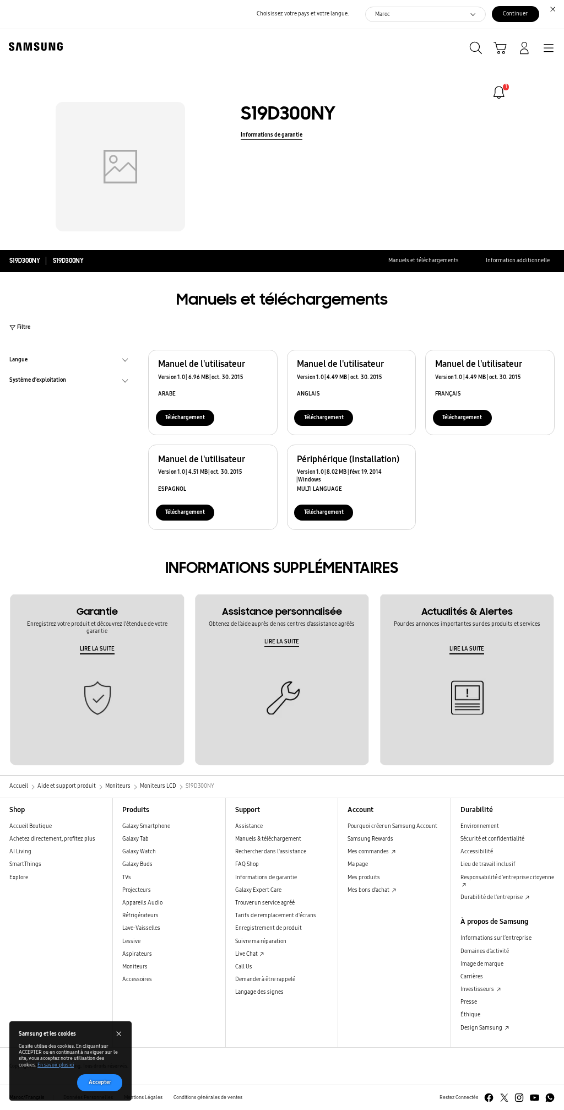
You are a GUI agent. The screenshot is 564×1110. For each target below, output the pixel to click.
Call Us (243, 966)
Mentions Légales (143, 1097)
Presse (468, 1002)
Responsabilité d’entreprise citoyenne (507, 877)
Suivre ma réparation (260, 941)
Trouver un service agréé (265, 903)
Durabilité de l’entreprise (492, 897)
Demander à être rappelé (265, 979)
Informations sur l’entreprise (496, 938)
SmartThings (25, 864)
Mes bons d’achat (369, 890)
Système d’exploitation (37, 381)
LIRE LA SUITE (97, 649)
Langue (18, 360)
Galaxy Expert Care (258, 890)
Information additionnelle (518, 260)
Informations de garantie (271, 135)
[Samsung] (33, 46)
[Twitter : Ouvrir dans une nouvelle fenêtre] (504, 1097)
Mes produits (364, 877)
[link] (499, 92)
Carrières (471, 976)
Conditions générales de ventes (207, 1097)
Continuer (515, 13)
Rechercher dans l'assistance (270, 851)
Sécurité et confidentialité (492, 839)
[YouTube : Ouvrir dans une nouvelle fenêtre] (534, 1097)
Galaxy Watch (139, 851)
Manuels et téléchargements (423, 260)
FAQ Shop (247, 864)
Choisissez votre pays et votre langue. (303, 13)
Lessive (131, 941)
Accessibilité (476, 851)
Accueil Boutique (30, 826)
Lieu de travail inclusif (488, 864)
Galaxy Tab (135, 839)
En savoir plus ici (55, 1065)
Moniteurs (135, 966)
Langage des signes (259, 992)
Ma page (358, 864)
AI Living (20, 851)
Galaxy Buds (137, 864)
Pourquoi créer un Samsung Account (392, 826)
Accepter (100, 1082)
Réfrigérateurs (140, 915)
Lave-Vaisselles (141, 928)
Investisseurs (477, 989)
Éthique (470, 1014)
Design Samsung (481, 1028)
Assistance (249, 826)
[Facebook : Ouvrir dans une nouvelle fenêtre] (489, 1097)
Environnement (479, 826)
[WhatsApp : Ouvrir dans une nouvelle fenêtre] (550, 1097)
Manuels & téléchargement (268, 839)
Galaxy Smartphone (146, 826)
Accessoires (137, 979)
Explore (18, 877)
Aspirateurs (137, 954)
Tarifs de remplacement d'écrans (275, 915)
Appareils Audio (142, 903)
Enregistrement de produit (268, 928)
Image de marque (481, 964)
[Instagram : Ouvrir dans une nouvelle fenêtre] (519, 1097)
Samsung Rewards (370, 839)
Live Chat (247, 954)
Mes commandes (369, 851)
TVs (126, 877)
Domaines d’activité (484, 951)
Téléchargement (185, 417)
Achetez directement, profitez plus (52, 839)
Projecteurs (136, 890)
